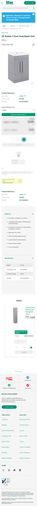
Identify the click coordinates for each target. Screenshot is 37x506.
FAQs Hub (4, 452)
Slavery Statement (25, 452)
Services (22, 430)
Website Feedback (7, 458)
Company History (24, 425)
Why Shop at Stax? (25, 419)
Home (4, 26)
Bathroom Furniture (24, 26)
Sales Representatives (8, 430)
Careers (22, 441)
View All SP (5, 32)
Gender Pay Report (25, 458)
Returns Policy (5, 441)
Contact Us (5, 419)
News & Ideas (23, 436)
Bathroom (12, 26)
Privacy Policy (5, 447)
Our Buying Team (6, 436)
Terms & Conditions (25, 447)
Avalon (19, 300)
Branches (4, 425)
